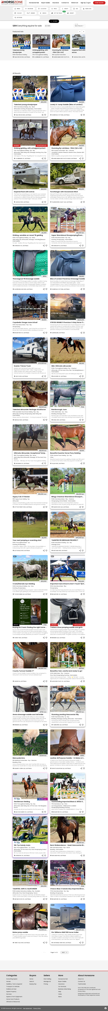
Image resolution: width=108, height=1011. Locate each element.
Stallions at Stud (11, 989)
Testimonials (82, 984)
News (60, 997)
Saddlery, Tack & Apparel (14, 984)
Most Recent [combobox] (79, 26)
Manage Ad (47, 981)
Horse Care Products (12, 999)
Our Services (62, 986)
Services (9, 994)
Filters (55, 21)
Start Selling (47, 979)
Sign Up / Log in (86, 3)
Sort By (76, 24)
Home (31, 979)
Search (31, 981)
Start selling (99, 3)
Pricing (46, 984)
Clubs (60, 994)
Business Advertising (64, 989)
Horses (8, 981)
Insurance (55, 3)
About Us (81, 979)
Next (63, 952)
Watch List (74, 3)
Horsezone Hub (34, 3)
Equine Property (11, 991)
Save (48, 26)
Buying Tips (32, 984)
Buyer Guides (45, 3)
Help (59, 991)
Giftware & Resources (13, 1002)
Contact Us (65, 3)
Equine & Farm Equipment (14, 997)
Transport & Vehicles (12, 986)
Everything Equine (11, 979)
